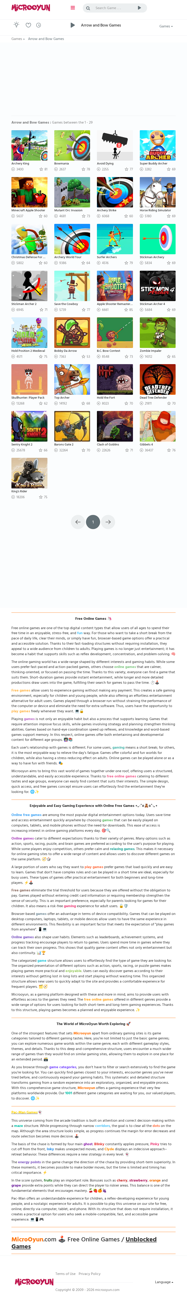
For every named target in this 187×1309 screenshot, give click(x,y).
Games (165, 26)
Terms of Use (65, 1274)
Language (163, 1282)
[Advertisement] (93, 81)
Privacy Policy (90, 1274)
